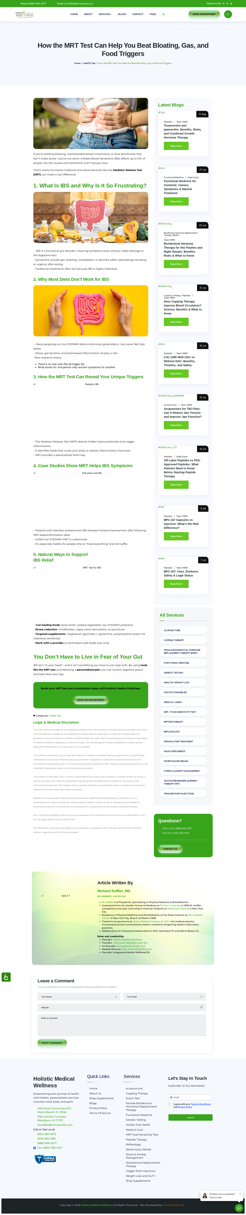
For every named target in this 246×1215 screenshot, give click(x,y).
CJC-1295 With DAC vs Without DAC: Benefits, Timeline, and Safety (179, 361)
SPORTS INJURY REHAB (176, 761)
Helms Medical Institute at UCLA (151, 921)
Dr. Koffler (108, 902)
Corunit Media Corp (174, 1205)
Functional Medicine (173, 177)
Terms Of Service (100, 1113)
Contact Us (170, 849)
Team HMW (182, 122)
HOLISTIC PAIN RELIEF (175, 692)
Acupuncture (170, 405)
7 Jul (203, 560)
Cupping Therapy (172, 295)
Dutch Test (133, 1098)
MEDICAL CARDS (173, 702)
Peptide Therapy (136, 1139)
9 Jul (203, 508)
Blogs (122, 14)
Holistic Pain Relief (138, 1124)
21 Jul (203, 287)
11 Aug (202, 114)
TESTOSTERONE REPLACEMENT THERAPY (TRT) (180, 782)
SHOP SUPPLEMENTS (174, 751)
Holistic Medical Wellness (127, 939)
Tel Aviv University (170, 905)
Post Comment (52, 1043)
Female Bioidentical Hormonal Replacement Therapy (141, 1107)
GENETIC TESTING (173, 672)
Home (74, 14)
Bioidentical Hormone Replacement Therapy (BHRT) (181, 234)
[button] (163, 14)
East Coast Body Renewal (137, 949)
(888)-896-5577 (37, 3)
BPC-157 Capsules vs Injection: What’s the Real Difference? (181, 523)
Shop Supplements (101, 1098)
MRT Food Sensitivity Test (142, 1134)
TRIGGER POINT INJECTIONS (179, 793)
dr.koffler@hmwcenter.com (78, 3)
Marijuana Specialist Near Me (130, 942)
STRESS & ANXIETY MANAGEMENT (182, 770)
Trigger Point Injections (141, 1171)
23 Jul (202, 225)
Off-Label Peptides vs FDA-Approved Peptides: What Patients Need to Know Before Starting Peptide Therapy (182, 468)
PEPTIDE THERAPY (173, 721)
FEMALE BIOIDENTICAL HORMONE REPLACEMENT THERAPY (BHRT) (182, 651)
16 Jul (203, 345)
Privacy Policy (98, 1108)
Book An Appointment (91, 700)
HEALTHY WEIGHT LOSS (176, 682)
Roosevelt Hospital (178, 908)
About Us (95, 1093)
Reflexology (133, 1144)
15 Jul (203, 397)
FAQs (153, 14)
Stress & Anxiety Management (136, 1156)
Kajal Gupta (193, 177)
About (88, 14)
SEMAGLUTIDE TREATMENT (178, 741)
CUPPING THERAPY (174, 640)
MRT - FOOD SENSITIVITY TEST (180, 712)
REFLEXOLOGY (172, 731)
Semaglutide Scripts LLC (131, 946)
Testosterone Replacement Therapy (143, 1164)
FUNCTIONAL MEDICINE (176, 662)
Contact (138, 14)
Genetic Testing (136, 1119)
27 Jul (202, 169)
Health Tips (89, 63)
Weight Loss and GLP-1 (140, 1176)
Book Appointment (204, 14)
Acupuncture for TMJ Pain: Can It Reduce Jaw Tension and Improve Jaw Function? (183, 412)
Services (104, 14)
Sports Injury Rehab (138, 1149)
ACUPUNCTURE (172, 630)
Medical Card (134, 1129)
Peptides (168, 122)
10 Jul (203, 449)
